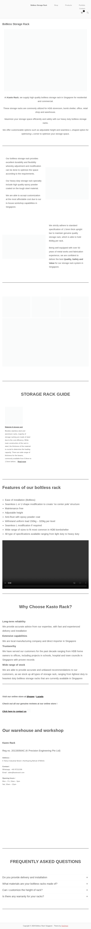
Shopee (30, 696)
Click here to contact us (14, 711)
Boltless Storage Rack (39, 5)
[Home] (12, 9)
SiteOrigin (64, 926)
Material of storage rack (14, 427)
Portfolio (82, 5)
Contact (82, 8)
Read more (22, 461)
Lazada (39, 696)
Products (68, 5)
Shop (56, 5)
